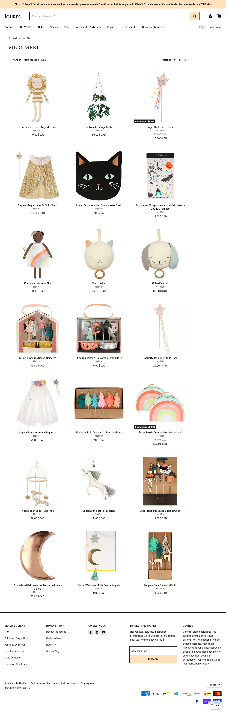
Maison (54, 27)
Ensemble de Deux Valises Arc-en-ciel (160, 432)
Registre (51, 644)
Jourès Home (70, 683)
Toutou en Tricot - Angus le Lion (37, 127)
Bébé (41, 27)
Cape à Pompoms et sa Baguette (37, 432)
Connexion (215, 27)
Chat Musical (98, 283)
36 (180, 59)
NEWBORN (26, 27)
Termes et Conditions (16, 664)
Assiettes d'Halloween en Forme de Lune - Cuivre (38, 587)
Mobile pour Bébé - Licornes (38, 510)
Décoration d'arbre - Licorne (98, 510)
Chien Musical (160, 283)
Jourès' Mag (52, 651)
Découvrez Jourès (56, 631)
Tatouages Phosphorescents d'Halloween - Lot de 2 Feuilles (160, 207)
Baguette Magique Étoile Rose (160, 357)
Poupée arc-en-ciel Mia (37, 283)
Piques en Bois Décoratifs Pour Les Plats (98, 432)
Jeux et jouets (128, 27)
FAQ (6, 631)
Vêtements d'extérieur (88, 27)
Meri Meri (37, 130)
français (212, 684)
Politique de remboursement (45, 683)
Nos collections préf (153, 27)
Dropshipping (87, 683)
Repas (110, 27)
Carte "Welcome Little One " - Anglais (99, 585)
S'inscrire (153, 658)
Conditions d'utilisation (15, 683)
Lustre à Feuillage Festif (99, 127)
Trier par (16, 59)
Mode (67, 27)
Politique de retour (14, 644)
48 (185, 59)
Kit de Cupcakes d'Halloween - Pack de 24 (99, 357)
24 (175, 59)
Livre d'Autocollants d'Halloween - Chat (98, 205)
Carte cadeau (53, 638)
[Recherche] (195, 16)
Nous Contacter (13, 657)
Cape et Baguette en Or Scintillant (37, 205)
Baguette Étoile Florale (160, 127)
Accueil (13, 38)
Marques (9, 27)
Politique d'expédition (16, 638)
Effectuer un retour (14, 651)
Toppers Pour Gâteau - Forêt (160, 585)
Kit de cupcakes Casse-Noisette (37, 357)
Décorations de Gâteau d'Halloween (160, 510)
